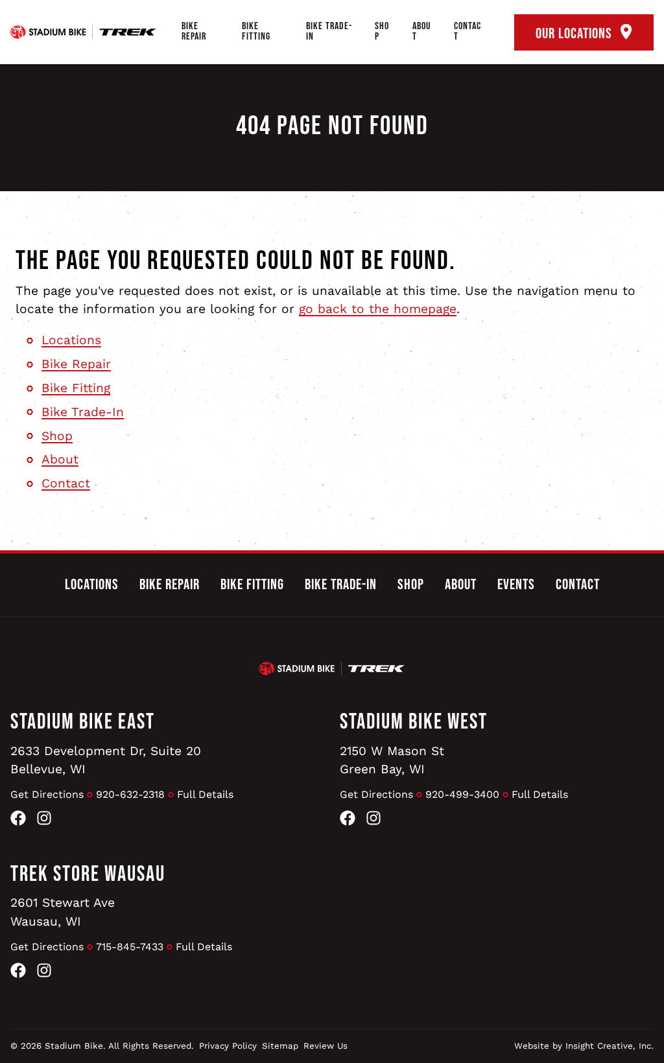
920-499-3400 (462, 794)
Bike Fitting (256, 31)
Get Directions (47, 794)
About (421, 31)
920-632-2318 (130, 794)
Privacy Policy (228, 1046)
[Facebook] (18, 821)
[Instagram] (44, 821)
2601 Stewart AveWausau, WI (62, 912)
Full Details (205, 794)
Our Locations (575, 34)
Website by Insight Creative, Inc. (584, 1046)
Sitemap (280, 1046)
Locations (71, 340)
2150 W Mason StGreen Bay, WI (392, 760)
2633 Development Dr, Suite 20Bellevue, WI (105, 760)
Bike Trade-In (329, 31)
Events (516, 585)
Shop (382, 31)
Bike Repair (194, 31)
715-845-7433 (129, 946)
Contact (467, 31)
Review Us (325, 1046)
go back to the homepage (377, 308)
